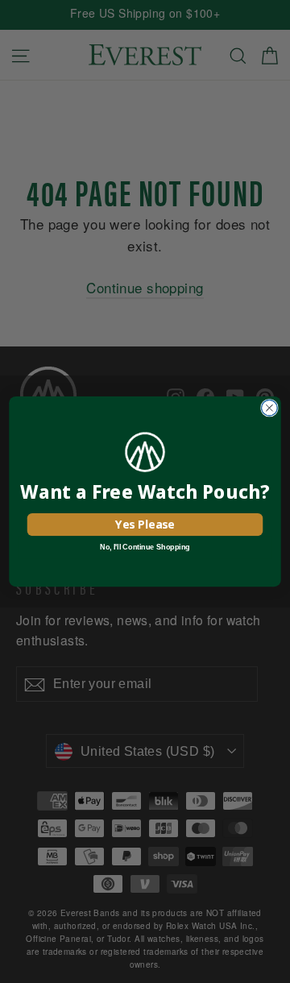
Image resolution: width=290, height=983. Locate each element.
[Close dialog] (270, 408)
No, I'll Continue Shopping (145, 547)
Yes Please (145, 524)
